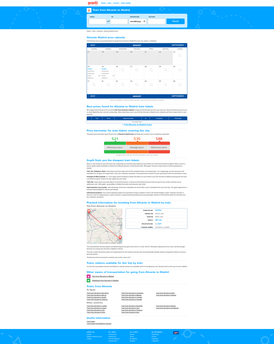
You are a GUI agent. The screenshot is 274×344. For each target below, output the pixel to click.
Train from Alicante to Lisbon (96, 308)
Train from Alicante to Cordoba (131, 297)
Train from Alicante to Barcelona (98, 293)
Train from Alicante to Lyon (130, 308)
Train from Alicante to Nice (130, 312)
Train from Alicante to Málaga (131, 295)
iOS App (154, 336)
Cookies (89, 338)
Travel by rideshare (113, 338)
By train (132, 334)
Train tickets (91, 321)
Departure (134, 17)
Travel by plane (112, 341)
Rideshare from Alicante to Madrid (105, 280)
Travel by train (112, 334)
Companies (155, 338)
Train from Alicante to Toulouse (131, 310)
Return (152, 17)
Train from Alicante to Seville (96, 297)
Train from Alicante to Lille (96, 310)
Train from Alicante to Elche (165, 293)
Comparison (155, 341)
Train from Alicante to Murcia (96, 295)
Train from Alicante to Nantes (166, 306)
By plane (132, 341)
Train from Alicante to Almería (166, 295)
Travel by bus (112, 336)
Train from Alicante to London (97, 306)
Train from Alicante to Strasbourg (167, 308)
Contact (89, 334)
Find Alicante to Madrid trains (138, 124)
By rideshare (133, 338)
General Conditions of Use (94, 336)
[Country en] (176, 332)
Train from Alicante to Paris (96, 312)
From (92, 17)
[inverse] (108, 21)
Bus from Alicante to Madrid (103, 276)
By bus (132, 336)
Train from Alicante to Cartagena (132, 293)
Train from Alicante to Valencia (97, 299)
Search (175, 21)
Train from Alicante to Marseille (131, 306)
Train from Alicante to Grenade (131, 299)
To (112, 17)
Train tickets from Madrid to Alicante (99, 324)
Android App (155, 334)
